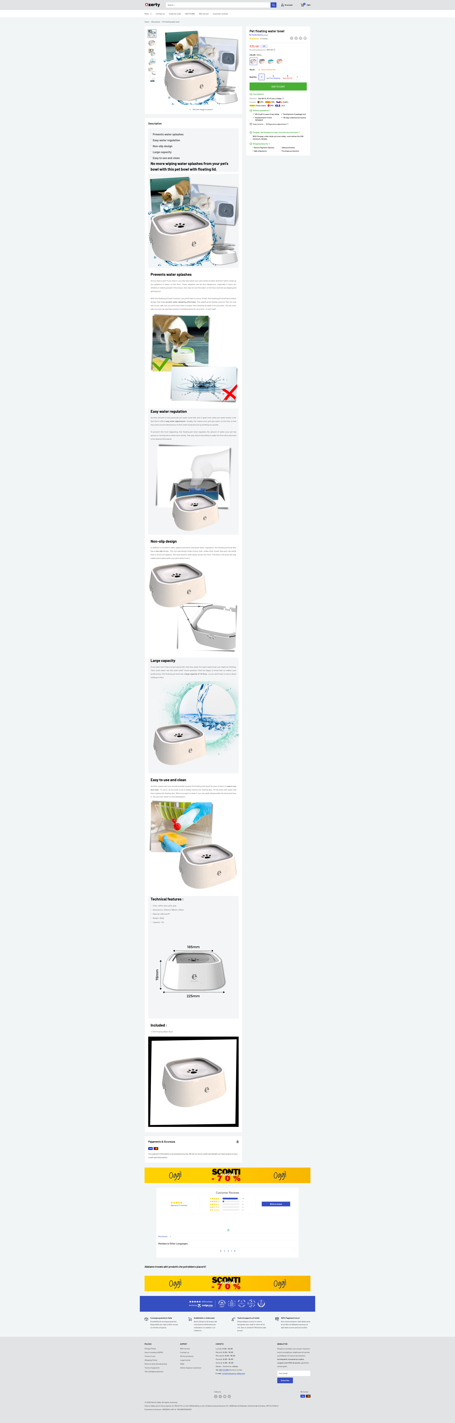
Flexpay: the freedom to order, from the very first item (275, 132)
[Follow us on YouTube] (224, 1396)
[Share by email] (305, 38)
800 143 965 (190, 14)
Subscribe (285, 1380)
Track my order (175, 14)
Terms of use (150, 1356)
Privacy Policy (150, 1348)
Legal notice (185, 1360)
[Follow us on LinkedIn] (229, 1396)
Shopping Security (260, 144)
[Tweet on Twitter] (300, 38)
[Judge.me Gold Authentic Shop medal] (241, 1303)
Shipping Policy (151, 1360)
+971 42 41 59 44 (272, 1406)
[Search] (273, 5)
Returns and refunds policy (156, 1364)
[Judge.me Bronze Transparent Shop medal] (251, 1303)
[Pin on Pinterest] (296, 38)
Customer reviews (220, 14)
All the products (186, 1356)
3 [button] (228, 1251)
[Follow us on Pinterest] (220, 1396)
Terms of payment (152, 1368)
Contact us (160, 14)
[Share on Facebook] (291, 38)
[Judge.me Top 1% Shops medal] (261, 1303)
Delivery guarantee (261, 110)
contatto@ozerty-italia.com (233, 1373)
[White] (253, 61)
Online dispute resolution (190, 1368)
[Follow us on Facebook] (215, 1396)
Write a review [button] (276, 1204)
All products (155, 22)
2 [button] (224, 1251)
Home (147, 22)
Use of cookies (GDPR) (154, 1352)
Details (264, 139)
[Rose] (280, 61)
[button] (254, 38)
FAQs (182, 1364)
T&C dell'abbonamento (154, 1371)
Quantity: (253, 77)
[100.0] (221, 1222)
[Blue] (271, 61)
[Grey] (262, 61)
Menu (147, 14)
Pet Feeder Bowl (255, 35)
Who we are (204, 14)
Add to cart (278, 86)
